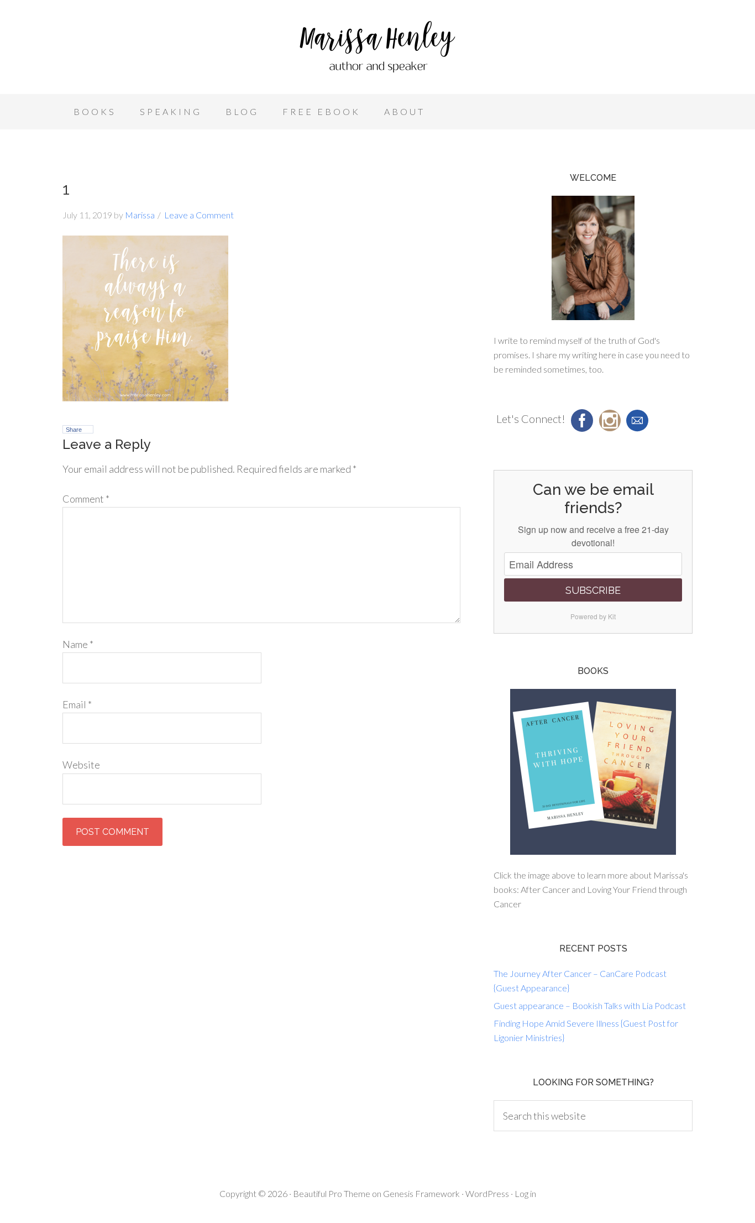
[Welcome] (593, 258)
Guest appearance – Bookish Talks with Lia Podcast (590, 1005)
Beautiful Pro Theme (331, 1193)
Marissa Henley (377, 50)
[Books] (593, 772)
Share (74, 429)
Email (77, 704)
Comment (85, 499)
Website (81, 765)
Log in (525, 1193)
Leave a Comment (199, 215)
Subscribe (593, 590)
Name (77, 644)
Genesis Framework (421, 1193)
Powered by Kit (593, 616)
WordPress (487, 1193)
